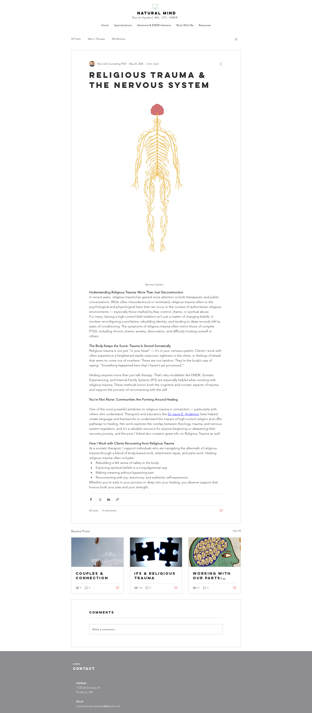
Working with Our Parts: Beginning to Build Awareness (212, 575)
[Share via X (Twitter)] (99, 499)
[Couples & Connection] (97, 552)
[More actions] (220, 64)
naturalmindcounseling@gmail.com (98, 706)
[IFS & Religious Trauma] (156, 552)
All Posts (76, 38)
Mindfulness (118, 38)
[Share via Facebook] (91, 499)
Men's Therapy (96, 38)
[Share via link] (117, 499)
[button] (236, 39)
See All (237, 530)
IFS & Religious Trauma (155, 575)
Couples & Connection (92, 575)
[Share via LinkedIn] (108, 499)
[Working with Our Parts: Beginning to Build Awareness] (214, 552)
